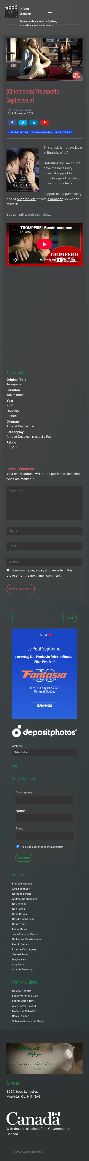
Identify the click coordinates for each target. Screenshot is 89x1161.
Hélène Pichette (21, 990)
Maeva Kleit (19, 959)
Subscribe (24, 857)
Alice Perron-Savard (24, 1006)
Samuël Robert (20, 954)
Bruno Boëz (19, 924)
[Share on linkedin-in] (33, 122)
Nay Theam (19, 903)
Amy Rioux (18, 964)
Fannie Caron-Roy (22, 1000)
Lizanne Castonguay (24, 949)
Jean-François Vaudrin (25, 934)
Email (21, 829)
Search (70, 617)
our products (26, 199)
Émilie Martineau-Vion (25, 995)
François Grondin (22, 883)
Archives (17, 746)
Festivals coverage (41, 131)
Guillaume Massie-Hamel (27, 939)
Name (22, 811)
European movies (18, 131)
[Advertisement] (44, 312)
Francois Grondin (21, 110)
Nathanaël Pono (21, 893)
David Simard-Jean (23, 919)
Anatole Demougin (23, 969)
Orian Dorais (19, 914)
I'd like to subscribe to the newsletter (42, 846)
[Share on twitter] (22, 122)
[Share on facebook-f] (12, 122)
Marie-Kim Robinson (24, 1011)
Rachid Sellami (21, 944)
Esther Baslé (19, 929)
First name (25, 793)
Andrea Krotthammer (24, 898)
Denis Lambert (20, 1016)
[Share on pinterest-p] (44, 122)
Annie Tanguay (21, 888)
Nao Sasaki (18, 908)
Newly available (63, 131)
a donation (55, 199)
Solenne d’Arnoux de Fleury (28, 1021)
